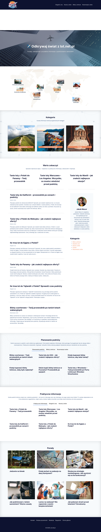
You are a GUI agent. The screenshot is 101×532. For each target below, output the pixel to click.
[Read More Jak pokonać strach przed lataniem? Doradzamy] (79, 490)
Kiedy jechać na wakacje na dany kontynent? (50, 472)
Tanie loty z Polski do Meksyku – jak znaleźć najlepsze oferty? (35, 220)
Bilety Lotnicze (77, 4)
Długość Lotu (59, 4)
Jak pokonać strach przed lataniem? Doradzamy (78, 503)
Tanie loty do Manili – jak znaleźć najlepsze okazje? (81, 178)
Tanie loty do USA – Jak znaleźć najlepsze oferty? (49, 356)
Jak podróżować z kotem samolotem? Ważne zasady (21, 503)
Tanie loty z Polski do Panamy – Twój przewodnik (20, 178)
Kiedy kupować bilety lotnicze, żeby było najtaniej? (21, 369)
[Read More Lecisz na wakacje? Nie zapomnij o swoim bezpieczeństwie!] (50, 490)
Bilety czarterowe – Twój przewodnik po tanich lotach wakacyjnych (35, 309)
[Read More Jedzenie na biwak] (21, 459)
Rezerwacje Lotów (87, 4)
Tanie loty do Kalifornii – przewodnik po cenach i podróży (32, 196)
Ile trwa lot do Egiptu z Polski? (24, 243)
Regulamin (58, 520)
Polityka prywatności (41, 520)
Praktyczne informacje (40, 403)
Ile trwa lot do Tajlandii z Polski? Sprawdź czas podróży (36, 286)
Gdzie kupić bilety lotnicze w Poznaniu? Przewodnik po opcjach (50, 370)
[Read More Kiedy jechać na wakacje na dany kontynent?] (50, 459)
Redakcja (51, 520)
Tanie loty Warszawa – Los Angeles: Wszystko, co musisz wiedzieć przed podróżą (49, 412)
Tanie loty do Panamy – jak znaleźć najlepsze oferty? (34, 264)
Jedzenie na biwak (17, 471)
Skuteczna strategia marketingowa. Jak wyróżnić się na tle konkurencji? (79, 473)
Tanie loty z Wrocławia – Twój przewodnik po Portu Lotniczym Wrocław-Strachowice (78, 371)
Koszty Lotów (67, 4)
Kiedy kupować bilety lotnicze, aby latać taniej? (78, 356)
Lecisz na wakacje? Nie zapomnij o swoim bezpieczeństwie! (48, 504)
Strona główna (66, 520)
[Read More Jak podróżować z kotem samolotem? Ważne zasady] (21, 490)
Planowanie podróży (38, 349)
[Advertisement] (50, 19)
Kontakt (33, 520)
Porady (75, 247)
